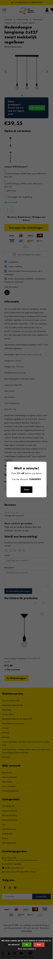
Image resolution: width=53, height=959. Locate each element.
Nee (39, 945)
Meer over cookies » (27, 949)
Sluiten (26, 489)
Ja (27, 945)
